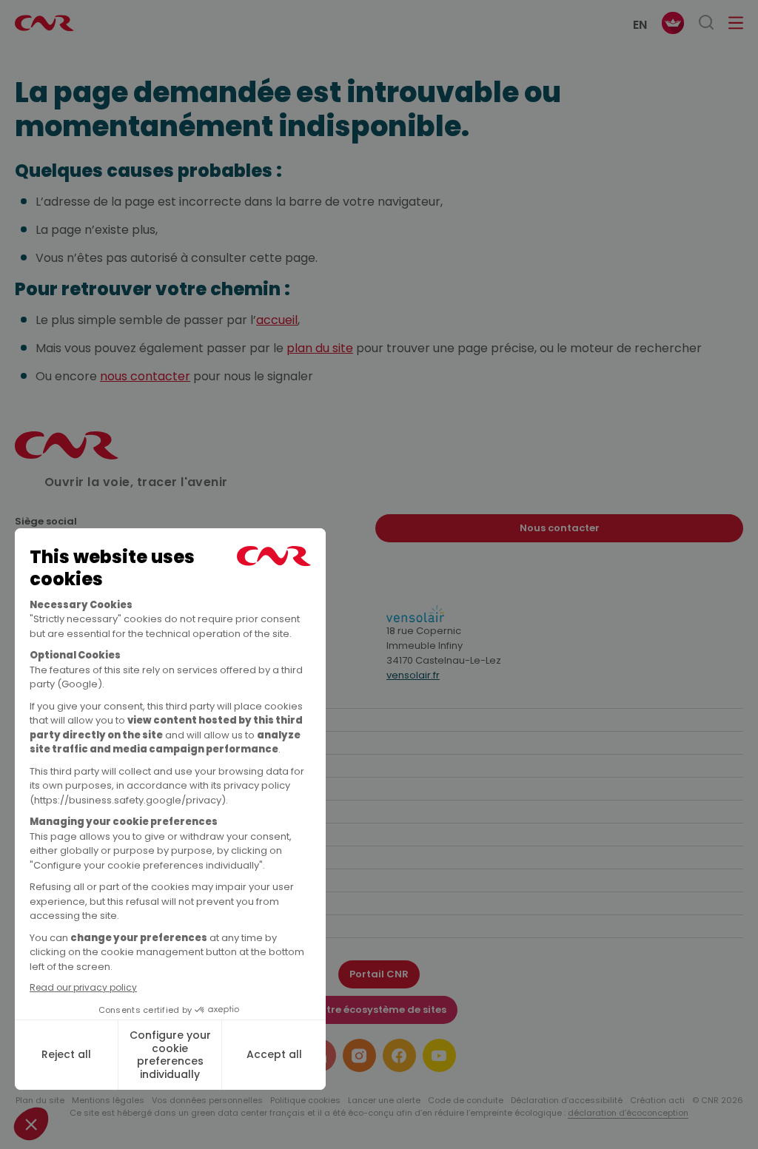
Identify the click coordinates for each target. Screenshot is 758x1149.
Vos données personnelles (207, 1100)
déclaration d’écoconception (628, 1113)
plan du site (319, 348)
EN (640, 24)
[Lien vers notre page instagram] (359, 1055)
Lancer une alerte (384, 1100)
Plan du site (40, 1100)
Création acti (657, 1100)
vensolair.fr (413, 675)
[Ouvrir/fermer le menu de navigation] (735, 23)
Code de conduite (465, 1100)
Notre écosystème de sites (379, 1010)
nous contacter (145, 376)
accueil (277, 319)
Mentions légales (108, 1100)
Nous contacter (560, 528)
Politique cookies (305, 1100)
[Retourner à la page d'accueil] (44, 23)
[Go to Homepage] (66, 455)
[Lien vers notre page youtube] (439, 1055)
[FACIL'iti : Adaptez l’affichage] (673, 23)
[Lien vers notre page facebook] (399, 1055)
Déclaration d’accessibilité (567, 1100)
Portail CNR (379, 974)
